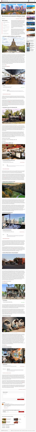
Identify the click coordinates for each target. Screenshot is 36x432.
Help (28, 430)
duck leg (14, 248)
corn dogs (9, 311)
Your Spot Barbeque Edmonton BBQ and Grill (9, 160)
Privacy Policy (23, 430)
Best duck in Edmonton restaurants (6, 238)
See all (27, 39)
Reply (7, 406)
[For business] (9, 1)
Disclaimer (26, 430)
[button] (25, 77)
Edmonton (20, 20)
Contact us (13, 430)
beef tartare (9, 101)
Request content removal (17, 430)
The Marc (4, 85)
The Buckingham (5, 300)
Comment (21, 399)
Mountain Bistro (5, 364)
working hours (8, 66)
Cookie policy (33, 430)
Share (23, 389)
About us (20, 430)
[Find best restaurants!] (4, 1)
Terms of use (30, 430)
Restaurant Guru (6, 430)
